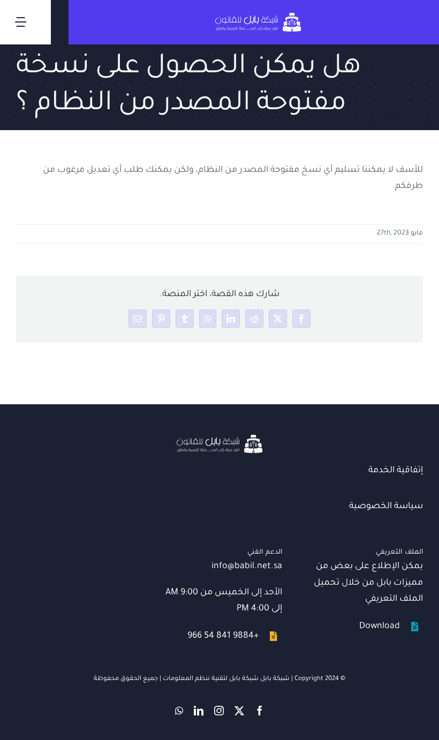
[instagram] (219, 710)
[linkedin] (198, 710)
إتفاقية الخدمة (395, 470)
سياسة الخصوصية (386, 506)
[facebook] (259, 710)
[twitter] (239, 710)
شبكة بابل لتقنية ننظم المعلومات (211, 679)
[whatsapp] (179, 710)
